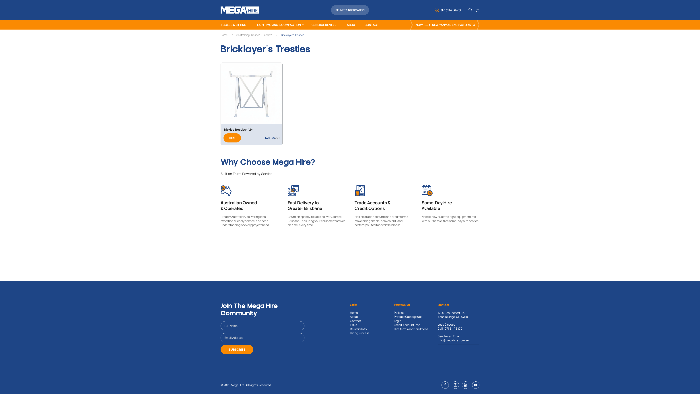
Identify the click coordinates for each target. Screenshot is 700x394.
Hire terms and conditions (411, 329)
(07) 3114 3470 (452, 329)
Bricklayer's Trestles (292, 35)
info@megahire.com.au (453, 340)
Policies (399, 313)
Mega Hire (237, 385)
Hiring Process (359, 333)
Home (224, 35)
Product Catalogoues (408, 317)
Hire (232, 138)
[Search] (470, 10)
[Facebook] (445, 385)
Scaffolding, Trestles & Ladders (254, 35)
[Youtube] (475, 385)
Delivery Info (358, 329)
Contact (355, 321)
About (354, 317)
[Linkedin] (465, 385)
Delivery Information (350, 10)
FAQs (353, 325)
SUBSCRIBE (237, 349)
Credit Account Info (407, 325)
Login (397, 321)
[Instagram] (455, 385)
